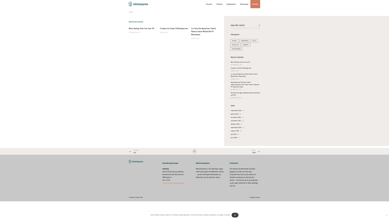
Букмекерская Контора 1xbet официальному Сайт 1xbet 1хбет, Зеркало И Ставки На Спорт (245, 84)
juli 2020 (233, 134)
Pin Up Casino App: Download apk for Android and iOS (245, 94)
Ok (235, 215)
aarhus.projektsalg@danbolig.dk (173, 183)
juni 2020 (234, 137)
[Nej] (386, 215)
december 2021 (236, 117)
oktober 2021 (235, 124)
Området (245, 45)
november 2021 (236, 121)
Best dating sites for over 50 (141, 28)
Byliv (254, 40)
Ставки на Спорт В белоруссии (174, 28)
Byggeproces (245, 40)
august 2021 (235, 131)
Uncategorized (236, 49)
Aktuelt (234, 40)
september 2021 (236, 127)
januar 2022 (235, 114)
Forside (131, 12)
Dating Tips (235, 45)
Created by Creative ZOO (136, 197)
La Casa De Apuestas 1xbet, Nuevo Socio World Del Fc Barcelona (203, 31)
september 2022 (236, 110)
